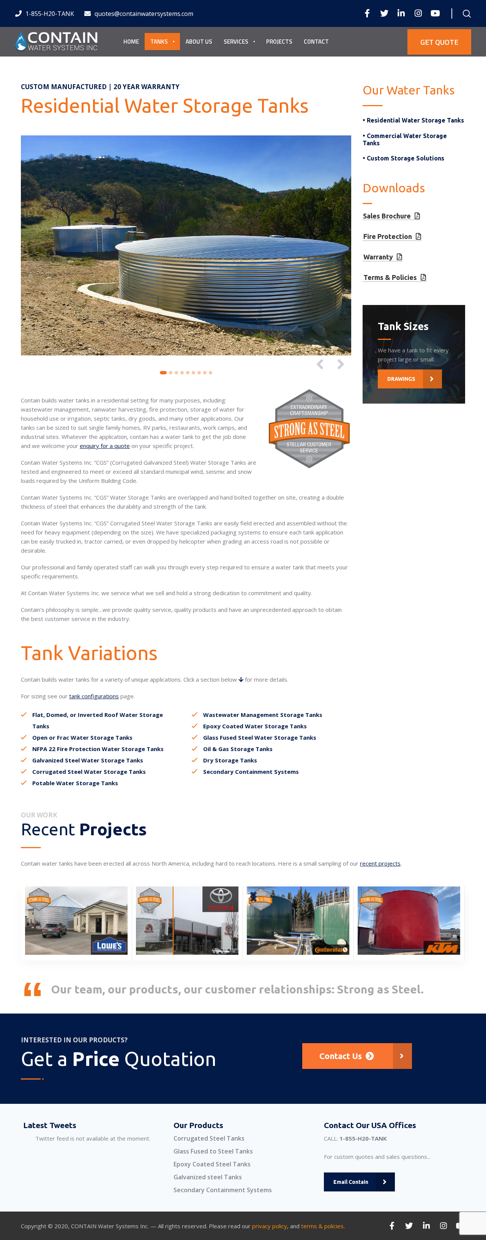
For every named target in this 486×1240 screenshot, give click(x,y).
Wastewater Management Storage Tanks (262, 714)
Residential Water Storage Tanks (415, 120)
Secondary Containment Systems (251, 771)
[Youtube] (435, 13)
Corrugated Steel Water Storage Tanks (89, 771)
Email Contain (350, 1182)
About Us (199, 41)
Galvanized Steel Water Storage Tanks (87, 760)
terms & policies (322, 1226)
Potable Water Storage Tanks (75, 783)
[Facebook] (367, 13)
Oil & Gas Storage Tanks (238, 749)
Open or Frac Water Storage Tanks (82, 737)
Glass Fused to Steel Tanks (213, 1151)
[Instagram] (418, 13)
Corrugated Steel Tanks (209, 1138)
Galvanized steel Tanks (208, 1177)
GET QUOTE (439, 42)
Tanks (159, 41)
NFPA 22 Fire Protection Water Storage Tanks (98, 749)
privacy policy (269, 1226)
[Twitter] (384, 13)
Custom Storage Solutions (405, 158)
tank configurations (94, 696)
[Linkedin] (401, 13)
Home (131, 41)
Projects (279, 41)
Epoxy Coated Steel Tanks (212, 1164)
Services (236, 41)
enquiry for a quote (105, 445)
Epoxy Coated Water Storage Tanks (255, 726)
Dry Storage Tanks (230, 760)
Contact (316, 41)
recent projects (380, 863)
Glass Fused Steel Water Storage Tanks (259, 737)
